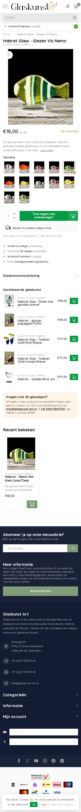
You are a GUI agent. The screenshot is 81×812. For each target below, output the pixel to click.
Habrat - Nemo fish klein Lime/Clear (19, 478)
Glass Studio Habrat (17, 45)
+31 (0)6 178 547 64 (23, 660)
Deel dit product (49, 235)
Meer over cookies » (62, 804)
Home (6, 34)
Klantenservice (40, 591)
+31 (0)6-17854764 (53, 409)
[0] (76, 6)
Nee (44, 804)
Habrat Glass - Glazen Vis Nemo (37, 34)
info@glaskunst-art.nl (21, 409)
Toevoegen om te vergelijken (19, 235)
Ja (33, 804)
